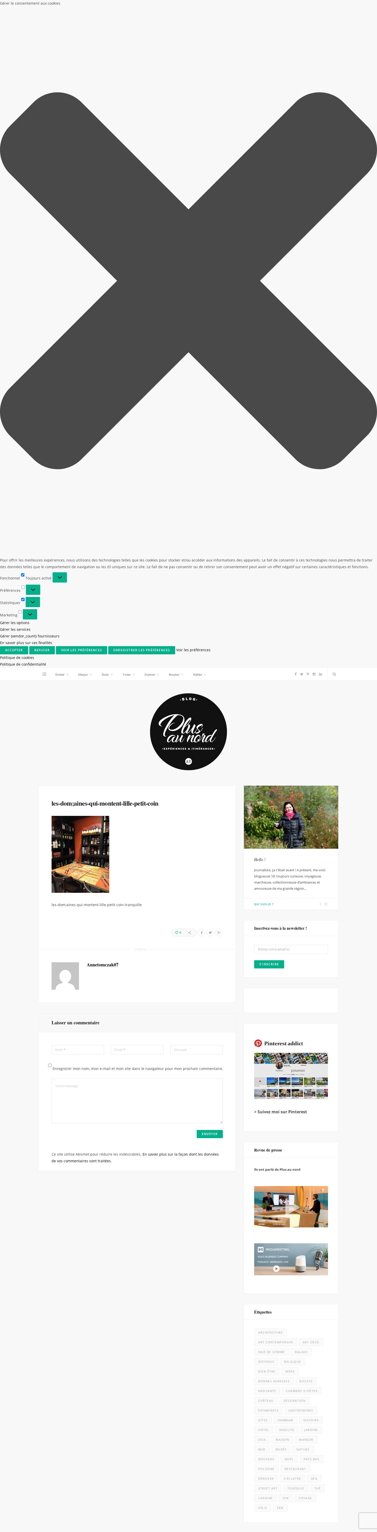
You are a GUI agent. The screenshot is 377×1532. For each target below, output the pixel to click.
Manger (83, 7)
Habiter (197, 7)
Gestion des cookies (167, 1524)
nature (303, 782)
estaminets (268, 743)
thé (317, 821)
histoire (311, 752)
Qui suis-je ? (264, 236)
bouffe (306, 713)
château (266, 733)
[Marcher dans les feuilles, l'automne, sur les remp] (46, 1170)
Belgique (292, 694)
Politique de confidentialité (321, 1526)
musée (281, 782)
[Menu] (44, 6)
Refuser (307, 1512)
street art (267, 821)
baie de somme (271, 684)
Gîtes (263, 752)
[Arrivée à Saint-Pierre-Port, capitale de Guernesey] (236, 1360)
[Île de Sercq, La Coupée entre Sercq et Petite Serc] (141, 1455)
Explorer (150, 7)
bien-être (266, 704)
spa (314, 811)
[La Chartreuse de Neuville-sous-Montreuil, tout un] (331, 1455)
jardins (311, 762)
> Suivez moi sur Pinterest (280, 444)
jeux (262, 772)
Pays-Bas (311, 791)
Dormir (59, 7)
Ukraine (265, 830)
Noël (289, 791)
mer (261, 782)
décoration (294, 733)
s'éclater (292, 811)
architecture (270, 665)
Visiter (127, 7)
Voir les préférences (352, 1512)
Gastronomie (301, 743)
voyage (305, 830)
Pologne (266, 801)
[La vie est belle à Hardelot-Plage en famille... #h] (331, 1360)
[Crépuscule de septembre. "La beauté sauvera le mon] (331, 1265)
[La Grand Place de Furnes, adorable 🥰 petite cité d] (236, 1265)
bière (290, 704)
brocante (267, 723)
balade (301, 684)
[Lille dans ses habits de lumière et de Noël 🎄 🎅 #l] (141, 1075)
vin (286, 830)
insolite (286, 762)
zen (280, 840)
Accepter (261, 1512)
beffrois (266, 694)
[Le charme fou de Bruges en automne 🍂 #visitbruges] (236, 1170)
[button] (371, 1464)
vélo (262, 840)
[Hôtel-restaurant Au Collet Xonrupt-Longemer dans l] (46, 1265)
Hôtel (263, 762)
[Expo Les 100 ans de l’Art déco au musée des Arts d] (236, 1075)
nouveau (266, 791)
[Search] (333, 6)
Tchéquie (295, 821)
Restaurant (295, 801)
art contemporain (275, 674)
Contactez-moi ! (268, 873)
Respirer (174, 7)
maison (282, 772)
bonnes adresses (274, 713)
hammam (285, 752)
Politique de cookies (286, 1526)
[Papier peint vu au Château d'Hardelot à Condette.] (236, 1455)
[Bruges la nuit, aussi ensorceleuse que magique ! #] (46, 1075)
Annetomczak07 (102, 297)
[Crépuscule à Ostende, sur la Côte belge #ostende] (141, 1265)
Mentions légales (110, 1524)
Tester (105, 7)
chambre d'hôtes (302, 723)
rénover (266, 811)
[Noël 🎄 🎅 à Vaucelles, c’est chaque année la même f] (331, 1075)
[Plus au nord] (188, 65)
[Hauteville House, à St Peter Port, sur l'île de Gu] (46, 1455)
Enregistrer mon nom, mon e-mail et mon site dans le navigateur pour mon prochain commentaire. (138, 400)
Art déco (311, 674)
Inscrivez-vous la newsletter (108, 996)
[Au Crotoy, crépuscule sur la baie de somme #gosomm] (331, 1170)
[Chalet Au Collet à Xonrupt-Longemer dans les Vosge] (141, 1360)
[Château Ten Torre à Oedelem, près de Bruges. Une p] (46, 1360)
